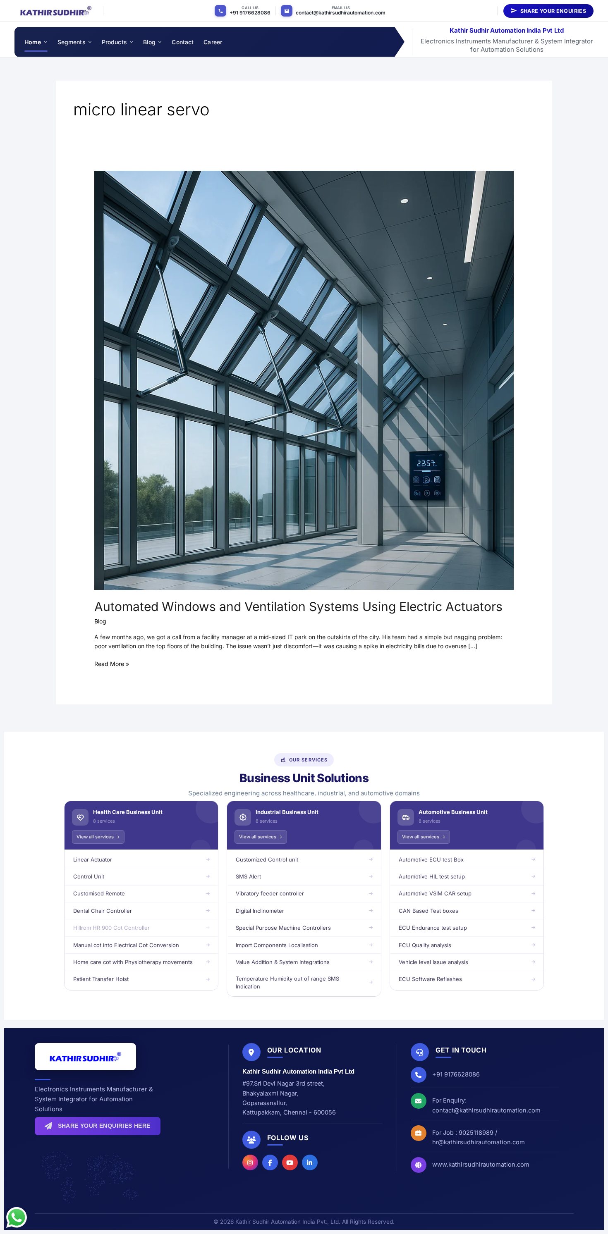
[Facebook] (270, 1162)
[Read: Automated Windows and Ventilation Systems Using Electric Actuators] (303, 379)
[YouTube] (290, 1162)
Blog (149, 41)
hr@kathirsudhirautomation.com (478, 1142)
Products (114, 41)
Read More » (111, 663)
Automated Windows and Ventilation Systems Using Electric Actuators (298, 606)
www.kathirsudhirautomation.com (480, 1164)
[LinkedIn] (310, 1162)
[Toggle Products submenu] (131, 42)
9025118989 (476, 1132)
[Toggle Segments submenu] (89, 42)
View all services (95, 837)
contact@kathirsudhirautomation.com (340, 13)
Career (212, 41)
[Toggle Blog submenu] (159, 42)
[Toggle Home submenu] (45, 42)
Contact (183, 41)
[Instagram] (250, 1162)
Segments (71, 41)
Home (32, 41)
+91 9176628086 (250, 13)
